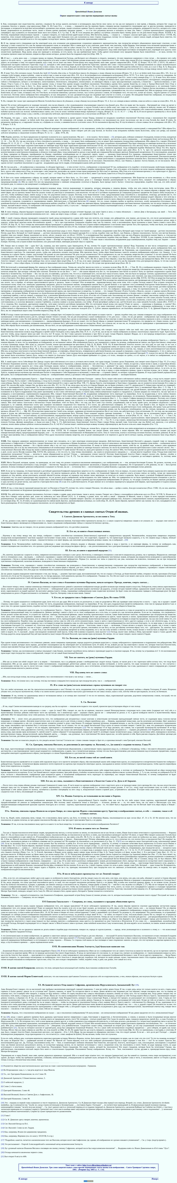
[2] (49, 73)
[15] (119, 841)
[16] (2, 843)
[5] (98, 190)
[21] (15, 1028)
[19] (136, 985)
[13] (84, 727)
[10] (126, 540)
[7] (147, 353)
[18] (58, 951)
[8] (85, 394)
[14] (149, 730)
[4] (19, 182)
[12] (108, 632)
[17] (76, 938)
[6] (87, 201)
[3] (113, 137)
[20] (8, 1017)
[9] (60, 482)
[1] (45, 65)
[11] (109, 550)
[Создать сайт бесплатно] (88, 1181)
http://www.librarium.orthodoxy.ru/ (97, 1165)
